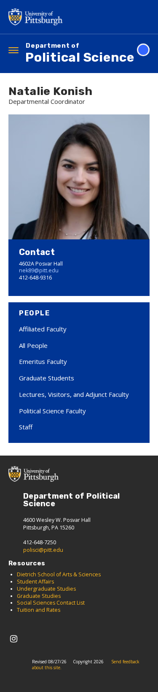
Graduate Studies (39, 596)
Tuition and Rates (38, 609)
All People (33, 345)
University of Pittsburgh (37, 16)
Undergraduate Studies (47, 588)
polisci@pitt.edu (43, 550)
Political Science (79, 54)
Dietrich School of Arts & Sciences (59, 574)
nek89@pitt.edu (39, 270)
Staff (25, 427)
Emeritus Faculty (43, 361)
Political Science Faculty (52, 411)
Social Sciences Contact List (51, 602)
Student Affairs (35, 581)
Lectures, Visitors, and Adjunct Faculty (74, 394)
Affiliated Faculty (43, 329)
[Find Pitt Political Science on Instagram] (13, 638)
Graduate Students (46, 378)
